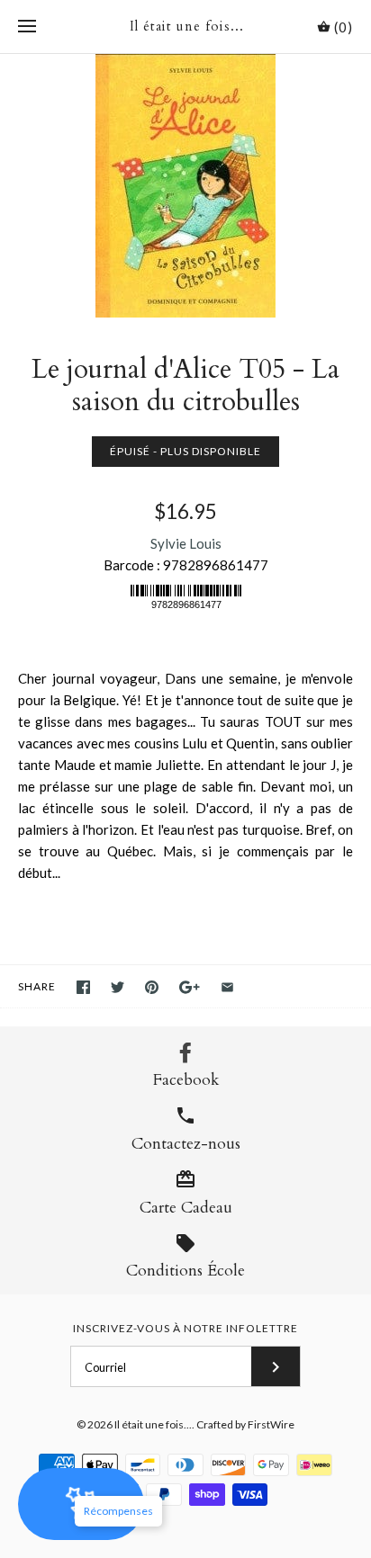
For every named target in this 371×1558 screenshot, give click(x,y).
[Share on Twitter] (117, 987)
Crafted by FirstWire (245, 1424)
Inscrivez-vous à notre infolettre (185, 1328)
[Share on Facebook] (83, 987)
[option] (185, 186)
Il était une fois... (153, 1424)
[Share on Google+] (189, 987)
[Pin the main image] (151, 987)
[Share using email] (227, 987)
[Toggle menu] (27, 27)
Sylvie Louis (186, 543)
